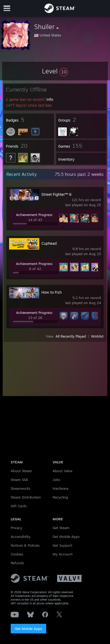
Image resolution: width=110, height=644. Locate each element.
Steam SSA (19, 479)
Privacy (16, 528)
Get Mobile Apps (28, 628)
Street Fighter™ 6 (56, 194)
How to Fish (51, 292)
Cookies (17, 554)
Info (49, 99)
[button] (55, 71)
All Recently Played (71, 336)
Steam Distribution (26, 497)
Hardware (60, 488)
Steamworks (20, 488)
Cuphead (49, 243)
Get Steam (61, 528)
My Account (63, 554)
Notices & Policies (25, 545)
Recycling (60, 497)
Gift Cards (19, 506)
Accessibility (20, 536)
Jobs (56, 479)
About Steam (21, 471)
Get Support (62, 545)
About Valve (62, 471)
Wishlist (97, 336)
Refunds (17, 563)
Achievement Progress (34, 215)
